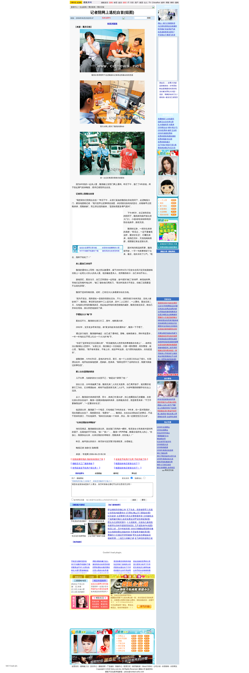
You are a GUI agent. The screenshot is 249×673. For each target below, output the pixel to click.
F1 (177, 127)
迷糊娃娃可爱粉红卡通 (168, 244)
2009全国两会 (162, 430)
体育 (115, 3)
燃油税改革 (161, 439)
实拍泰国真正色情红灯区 (167, 323)
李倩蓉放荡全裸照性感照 (167, 339)
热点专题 (167, 422)
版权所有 (149, 669)
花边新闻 (95, 604)
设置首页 (75, 666)
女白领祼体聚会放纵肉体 (119, 532)
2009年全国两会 (163, 427)
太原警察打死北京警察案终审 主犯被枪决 (134, 516)
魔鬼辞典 (104, 604)
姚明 (169, 130)
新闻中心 (74, 7)
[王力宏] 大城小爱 (78, 589)
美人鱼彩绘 (161, 414)
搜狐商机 (171, 251)
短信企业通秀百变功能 (99, 584)
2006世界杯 (162, 130)
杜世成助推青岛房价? (166, 32)
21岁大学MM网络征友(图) (168, 306)
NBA (169, 127)
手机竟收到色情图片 (79, 521)
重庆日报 (100, 7)
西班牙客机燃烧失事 (165, 462)
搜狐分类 (163, 251)
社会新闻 (83, 7)
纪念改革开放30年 (164, 442)
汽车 (132, 3)
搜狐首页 (104, 3)
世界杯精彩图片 (164, 142)
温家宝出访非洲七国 (165, 122)
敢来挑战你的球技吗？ (99, 592)
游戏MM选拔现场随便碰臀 (168, 342)
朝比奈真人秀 (172, 414)
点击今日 (167, 6)
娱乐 (120, 3)
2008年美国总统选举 (165, 450)
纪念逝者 (112, 516)
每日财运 (104, 602)
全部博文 (173, 666)
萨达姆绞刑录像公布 (117, 509)
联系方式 (127, 666)
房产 (136, 3)
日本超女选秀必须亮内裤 (167, 309)
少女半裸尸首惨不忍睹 (96, 536)
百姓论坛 (167, 299)
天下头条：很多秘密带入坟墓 (140, 509)
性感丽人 (103, 577)
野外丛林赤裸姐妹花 (142, 535)
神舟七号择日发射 (164, 465)
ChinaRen (156, 3)
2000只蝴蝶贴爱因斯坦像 (142, 528)
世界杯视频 (162, 139)
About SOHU (147, 666)
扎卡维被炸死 (163, 125)
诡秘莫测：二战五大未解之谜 (121, 538)
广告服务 (110, 666)
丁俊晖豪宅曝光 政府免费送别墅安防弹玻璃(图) (129, 519)
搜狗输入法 (84, 666)
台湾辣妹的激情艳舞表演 (167, 312)
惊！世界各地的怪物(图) (167, 359)
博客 (167, 3)
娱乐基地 (167, 378)
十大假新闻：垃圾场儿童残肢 (140, 522)
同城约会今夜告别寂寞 (99, 589)
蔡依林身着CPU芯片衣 (167, 148)
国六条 (174, 145)
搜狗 (177, 3)
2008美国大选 (162, 444)
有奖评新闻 (112, 24)
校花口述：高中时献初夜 (119, 528)
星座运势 (95, 602)
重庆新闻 (91, 7)
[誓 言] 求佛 (76, 587)
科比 (173, 127)
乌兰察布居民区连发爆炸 (167, 26)
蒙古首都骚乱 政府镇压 (166, 468)
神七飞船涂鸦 (162, 453)
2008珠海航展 (162, 447)
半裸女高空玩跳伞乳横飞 (167, 333)
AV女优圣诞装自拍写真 (166, 399)
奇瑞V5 (168, 145)
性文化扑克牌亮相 (79, 536)
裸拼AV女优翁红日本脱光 (167, 326)
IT (128, 3)
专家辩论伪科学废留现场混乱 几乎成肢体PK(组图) (130, 525)
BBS (172, 3)
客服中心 (118, 666)
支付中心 (93, 666)
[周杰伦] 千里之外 (78, 584)
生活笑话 (104, 607)
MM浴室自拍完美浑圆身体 (168, 320)
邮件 (163, 3)
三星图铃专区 (80, 580)
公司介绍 (157, 666)
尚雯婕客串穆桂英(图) (140, 532)
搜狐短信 (78, 577)
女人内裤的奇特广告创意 (167, 408)
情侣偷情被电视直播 (96, 521)
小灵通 (91, 577)
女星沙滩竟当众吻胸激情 (167, 315)
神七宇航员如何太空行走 (166, 456)
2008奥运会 (162, 127)
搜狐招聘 (102, 666)
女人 (146, 3)
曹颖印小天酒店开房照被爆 (120, 535)
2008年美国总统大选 (165, 459)
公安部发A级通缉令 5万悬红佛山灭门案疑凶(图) (129, 513)
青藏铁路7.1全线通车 (166, 119)
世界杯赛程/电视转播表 (167, 136)
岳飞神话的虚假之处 (144, 538)
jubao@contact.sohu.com (134, 672)
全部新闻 (165, 666)
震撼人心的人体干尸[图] (166, 405)
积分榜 (169, 139)
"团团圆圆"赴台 (163, 436)
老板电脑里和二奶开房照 (167, 348)
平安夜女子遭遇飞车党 (166, 35)
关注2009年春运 (163, 433)
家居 (141, 3)
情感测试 (95, 607)
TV (150, 3)
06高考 (171, 125)
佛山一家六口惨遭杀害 (166, 23)
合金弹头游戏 (172, 417)
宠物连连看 (161, 417)
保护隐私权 (136, 666)
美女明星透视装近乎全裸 (167, 356)
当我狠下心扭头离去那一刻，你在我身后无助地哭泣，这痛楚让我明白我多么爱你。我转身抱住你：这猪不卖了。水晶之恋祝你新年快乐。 (132, 595)
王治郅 (174, 130)
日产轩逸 (161, 145)
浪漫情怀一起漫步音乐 (99, 587)
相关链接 (77, 542)
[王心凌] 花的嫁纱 (78, 592)
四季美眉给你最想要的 (168, 247)
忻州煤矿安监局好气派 (166, 29)
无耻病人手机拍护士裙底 (167, 353)
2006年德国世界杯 (165, 133)
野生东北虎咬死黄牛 (117, 522)
